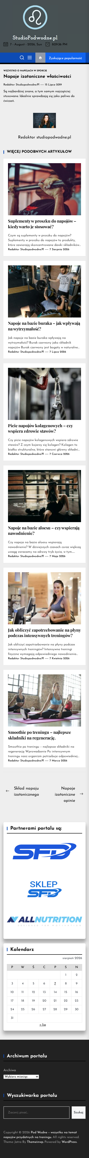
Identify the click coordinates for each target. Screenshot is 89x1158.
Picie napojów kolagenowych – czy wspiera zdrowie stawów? (40, 428)
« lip (42, 1025)
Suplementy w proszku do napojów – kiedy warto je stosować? (42, 223)
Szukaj (78, 1112)
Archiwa (9, 1070)
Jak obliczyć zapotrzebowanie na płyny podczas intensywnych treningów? (44, 632)
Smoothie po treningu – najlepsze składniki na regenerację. (39, 735)
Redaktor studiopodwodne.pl (21, 84)
